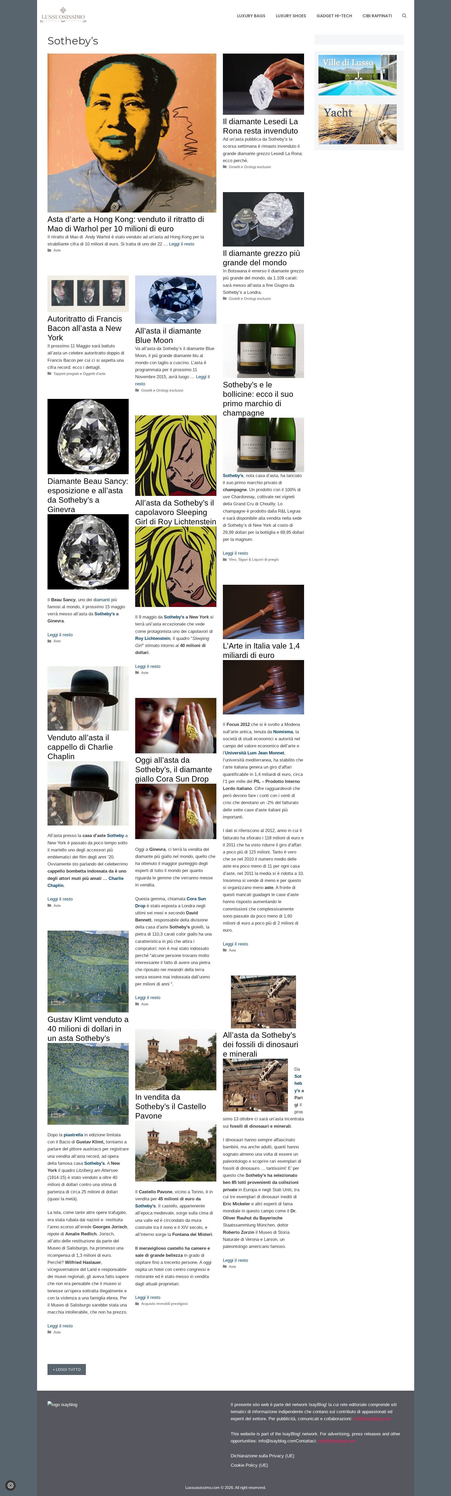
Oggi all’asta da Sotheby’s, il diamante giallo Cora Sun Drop (173, 769)
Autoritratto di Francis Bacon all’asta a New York (85, 328)
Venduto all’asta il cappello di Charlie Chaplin (80, 747)
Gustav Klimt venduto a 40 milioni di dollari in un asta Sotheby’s (88, 1028)
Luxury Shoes (291, 16)
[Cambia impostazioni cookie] (10, 1485)
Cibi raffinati (377, 16)
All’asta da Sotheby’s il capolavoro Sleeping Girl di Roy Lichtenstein (175, 512)
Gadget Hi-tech (334, 16)
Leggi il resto (181, 244)
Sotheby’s (104, 613)
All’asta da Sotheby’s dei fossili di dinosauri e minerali (260, 1044)
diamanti (101, 599)
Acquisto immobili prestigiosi (164, 1304)
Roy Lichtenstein (152, 638)
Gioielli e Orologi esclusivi (250, 167)
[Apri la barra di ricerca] (404, 15)
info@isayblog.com (372, 1418)
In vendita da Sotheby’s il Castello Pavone (170, 1106)
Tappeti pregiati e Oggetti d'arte (79, 373)
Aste (57, 250)
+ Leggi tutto (67, 1369)
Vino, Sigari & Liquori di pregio (254, 559)
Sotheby (115, 835)
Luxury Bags (251, 16)
